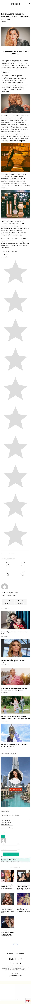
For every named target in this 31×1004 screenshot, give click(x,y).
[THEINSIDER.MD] (15, 4)
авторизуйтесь (6, 822)
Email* (18, 849)
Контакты (10, 953)
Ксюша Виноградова (7, 592)
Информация (20, 953)
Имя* (18, 844)
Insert (17, 1000)
